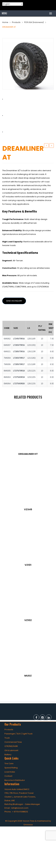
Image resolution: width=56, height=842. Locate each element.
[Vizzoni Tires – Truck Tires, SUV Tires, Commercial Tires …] (28, 4)
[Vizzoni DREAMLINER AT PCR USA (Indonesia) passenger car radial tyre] (28, 63)
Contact (8, 776)
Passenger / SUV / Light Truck (18, 733)
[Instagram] (42, 717)
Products (16, 22)
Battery (7, 754)
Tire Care (8, 763)
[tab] (28, 313)
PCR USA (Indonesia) (34, 22)
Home (5, 22)
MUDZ (51, 145)
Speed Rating (11, 767)
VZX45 (28, 509)
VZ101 (28, 565)
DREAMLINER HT (47, 146)
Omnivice (28, 824)
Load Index (9, 771)
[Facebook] (36, 717)
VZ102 (28, 620)
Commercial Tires (13, 742)
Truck (7, 737)
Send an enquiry (14, 301)
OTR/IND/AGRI (11, 746)
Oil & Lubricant (11, 750)
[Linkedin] (49, 717)
